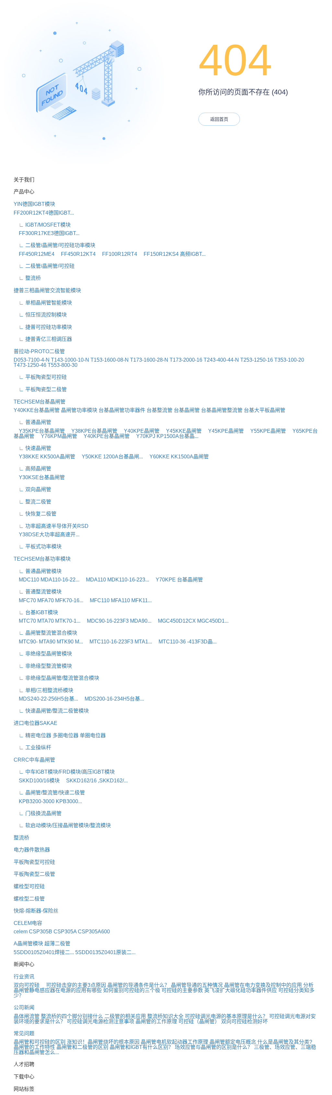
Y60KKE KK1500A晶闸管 (176, 456)
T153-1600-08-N (109, 360)
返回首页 (219, 119)
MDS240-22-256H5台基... (46, 699)
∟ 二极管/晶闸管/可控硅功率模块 (54, 245)
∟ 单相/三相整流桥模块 (43, 690)
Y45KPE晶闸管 (223, 431)
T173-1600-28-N (149, 360)
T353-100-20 (289, 360)
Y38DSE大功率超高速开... (46, 534)
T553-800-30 (62, 365)
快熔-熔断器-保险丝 (36, 911)
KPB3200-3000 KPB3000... (48, 801)
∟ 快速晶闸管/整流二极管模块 (51, 711)
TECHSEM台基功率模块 (42, 559)
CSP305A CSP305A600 (81, 931)
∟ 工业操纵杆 (32, 747)
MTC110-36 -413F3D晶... (185, 641)
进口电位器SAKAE (35, 723)
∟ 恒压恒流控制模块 (40, 314)
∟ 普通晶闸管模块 (38, 571)
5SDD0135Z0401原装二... (105, 952)
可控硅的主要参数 (182, 990)
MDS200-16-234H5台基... (111, 699)
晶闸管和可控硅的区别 (39, 1042)
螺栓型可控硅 (29, 886)
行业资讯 (24, 976)
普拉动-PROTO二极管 (39, 351)
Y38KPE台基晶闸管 (91, 431)
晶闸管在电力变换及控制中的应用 (263, 985)
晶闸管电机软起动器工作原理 (174, 1042)
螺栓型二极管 (29, 899)
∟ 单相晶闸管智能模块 (43, 302)
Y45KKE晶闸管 (181, 431)
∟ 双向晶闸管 (32, 489)
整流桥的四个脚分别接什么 (72, 1016)
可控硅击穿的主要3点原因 (76, 985)
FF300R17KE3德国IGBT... (46, 233)
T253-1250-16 (256, 360)
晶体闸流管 (27, 1016)
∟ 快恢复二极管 (35, 513)
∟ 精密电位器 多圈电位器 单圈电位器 (60, 735)
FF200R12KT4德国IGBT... (44, 213)
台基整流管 (159, 410)
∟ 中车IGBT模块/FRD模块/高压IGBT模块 (64, 772)
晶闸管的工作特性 (34, 1047)
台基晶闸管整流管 (222, 410)
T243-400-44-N (221, 360)
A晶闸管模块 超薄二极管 (42, 943)
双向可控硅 (29, 985)
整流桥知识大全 (165, 1016)
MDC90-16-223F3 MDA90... (116, 621)
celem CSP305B (33, 931)
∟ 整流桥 (27, 278)
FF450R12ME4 (34, 254)
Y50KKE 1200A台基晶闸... (110, 456)
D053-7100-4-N (32, 360)
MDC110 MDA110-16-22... (46, 579)
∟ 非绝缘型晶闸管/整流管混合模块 (56, 678)
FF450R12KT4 (76, 254)
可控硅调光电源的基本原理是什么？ (226, 1016)
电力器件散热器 (32, 849)
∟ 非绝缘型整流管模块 (43, 666)
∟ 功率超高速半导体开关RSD (51, 526)
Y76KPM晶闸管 (56, 436)
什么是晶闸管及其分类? (284, 1042)
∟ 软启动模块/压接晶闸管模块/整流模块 (62, 825)
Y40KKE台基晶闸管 (37, 410)
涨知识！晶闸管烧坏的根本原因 (103, 1042)
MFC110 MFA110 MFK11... (118, 600)
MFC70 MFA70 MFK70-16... (48, 600)
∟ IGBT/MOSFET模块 (42, 225)
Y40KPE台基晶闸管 (104, 436)
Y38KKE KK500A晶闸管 (44, 456)
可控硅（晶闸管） (199, 1021)
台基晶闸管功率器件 (122, 410)
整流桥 (21, 837)
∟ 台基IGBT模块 (36, 612)
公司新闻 (24, 1007)
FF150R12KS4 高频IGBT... (172, 254)
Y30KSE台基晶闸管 (39, 477)
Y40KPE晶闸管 (139, 431)
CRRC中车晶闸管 (34, 760)
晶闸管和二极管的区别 (82, 1047)
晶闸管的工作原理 (156, 1021)
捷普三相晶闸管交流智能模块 (47, 290)
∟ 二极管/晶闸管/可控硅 (44, 266)
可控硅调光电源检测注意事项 (100, 1021)
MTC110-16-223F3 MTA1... (118, 641)
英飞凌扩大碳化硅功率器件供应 (240, 990)
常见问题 (24, 1033)
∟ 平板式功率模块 (38, 546)
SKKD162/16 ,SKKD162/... (94, 780)
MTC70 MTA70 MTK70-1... (47, 621)
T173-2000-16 (186, 360)
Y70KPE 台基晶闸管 (176, 579)
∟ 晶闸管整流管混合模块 (45, 633)
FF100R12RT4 (117, 254)
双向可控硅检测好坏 (244, 1021)
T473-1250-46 (30, 365)
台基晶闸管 (187, 410)
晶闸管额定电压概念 (232, 1042)
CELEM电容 (28, 923)
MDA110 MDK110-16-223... (115, 579)
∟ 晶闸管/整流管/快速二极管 (49, 792)
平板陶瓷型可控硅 (34, 862)
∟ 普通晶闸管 (32, 422)
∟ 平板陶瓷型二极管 (40, 389)
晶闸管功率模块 (79, 410)
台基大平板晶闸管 (264, 410)
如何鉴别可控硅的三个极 (131, 990)
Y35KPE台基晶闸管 (39, 431)
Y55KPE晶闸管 (265, 431)
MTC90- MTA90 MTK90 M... (48, 641)
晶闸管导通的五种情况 (197, 985)
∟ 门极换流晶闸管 (38, 813)
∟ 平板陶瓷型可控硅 (40, 377)
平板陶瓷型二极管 (34, 874)
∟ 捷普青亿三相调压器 (43, 339)
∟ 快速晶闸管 (32, 448)
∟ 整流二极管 (32, 501)
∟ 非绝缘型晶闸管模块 (43, 653)
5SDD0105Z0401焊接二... (44, 952)
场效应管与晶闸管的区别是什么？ (214, 1047)
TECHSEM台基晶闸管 (39, 401)
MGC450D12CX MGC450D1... (191, 621)
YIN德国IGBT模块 (34, 204)
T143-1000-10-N (70, 360)
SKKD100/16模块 (37, 780)
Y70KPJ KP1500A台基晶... (164, 436)
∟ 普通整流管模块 (38, 591)
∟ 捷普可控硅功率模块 (43, 327)
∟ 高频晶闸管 (32, 468)
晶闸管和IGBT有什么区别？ (141, 1047)
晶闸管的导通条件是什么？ (138, 985)
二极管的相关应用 (125, 1016)
